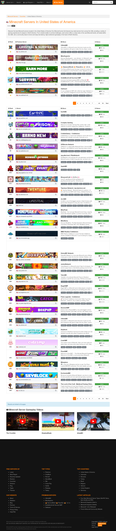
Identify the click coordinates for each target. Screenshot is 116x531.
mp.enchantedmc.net (24, 379)
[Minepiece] (36, 364)
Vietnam (83, 486)
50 (103, 103)
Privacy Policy (14, 509)
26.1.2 (102, 93)
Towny (47, 490)
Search (19, 2)
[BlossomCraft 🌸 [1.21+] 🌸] (36, 179)
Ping (11, 486)
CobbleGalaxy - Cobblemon (70, 133)
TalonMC (64, 275)
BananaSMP (65, 308)
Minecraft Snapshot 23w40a (89, 504)
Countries (22, 16)
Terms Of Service (15, 507)
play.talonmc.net (23, 281)
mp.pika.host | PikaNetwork (70, 155)
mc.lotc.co (21, 390)
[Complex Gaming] (36, 124)
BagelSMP (64, 286)
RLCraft (47, 477)
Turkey (83, 479)
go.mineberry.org (23, 227)
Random (12, 479)
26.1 (102, 345)
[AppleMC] (36, 168)
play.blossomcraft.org (24, 183)
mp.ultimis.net (22, 52)
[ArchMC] (36, 201)
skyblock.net (22, 336)
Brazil (82, 481)
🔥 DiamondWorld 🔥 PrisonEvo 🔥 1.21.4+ (75, 67)
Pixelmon (48, 472)
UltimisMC (64, 45)
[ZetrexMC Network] (36, 255)
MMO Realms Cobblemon (69, 232)
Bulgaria (83, 483)
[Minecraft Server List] (2, 2)
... (95, 103)
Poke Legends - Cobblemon (70, 297)
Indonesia (83, 474)
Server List (9, 2)
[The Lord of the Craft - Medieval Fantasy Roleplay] (36, 386)
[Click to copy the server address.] (56, 51)
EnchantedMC (66, 373)
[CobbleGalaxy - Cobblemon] (36, 135)
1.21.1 (102, 236)
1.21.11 (102, 72)
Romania (83, 477)
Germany (83, 490)
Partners (12, 505)
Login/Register (28, 2)
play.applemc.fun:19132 (25, 173)
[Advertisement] (58, 10)
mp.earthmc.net (23, 118)
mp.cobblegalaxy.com (24, 140)
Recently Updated (15, 477)
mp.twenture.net (23, 194)
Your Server (59, 2)
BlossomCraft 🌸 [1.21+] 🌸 (70, 177)
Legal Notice (95, 527)
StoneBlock (48, 479)
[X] (89, 2)
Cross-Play (48, 483)
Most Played (13, 474)
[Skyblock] (36, 331)
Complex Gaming (67, 123)
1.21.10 (102, 280)
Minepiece (64, 362)
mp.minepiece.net (23, 369)
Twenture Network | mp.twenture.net (73, 188)
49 (99, 103)
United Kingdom (85, 488)
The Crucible (10, 433)
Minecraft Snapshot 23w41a (89, 502)
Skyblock (64, 329)
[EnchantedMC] (36, 375)
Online (101, 45)
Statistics (12, 500)
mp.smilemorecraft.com (25, 84)
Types (11, 488)
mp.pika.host (22, 162)
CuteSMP (64, 340)
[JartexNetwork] (36, 266)
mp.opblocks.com (23, 151)
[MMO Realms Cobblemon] (36, 233)
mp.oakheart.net (23, 95)
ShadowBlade (46, 433)
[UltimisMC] (36, 47)
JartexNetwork (66, 264)
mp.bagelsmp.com (23, 292)
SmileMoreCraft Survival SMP (71, 78)
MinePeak (64, 210)
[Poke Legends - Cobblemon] (36, 298)
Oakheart (64, 89)
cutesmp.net (22, 347)
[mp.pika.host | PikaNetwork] (36, 157)
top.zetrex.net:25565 (24, 260)
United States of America (88, 472)
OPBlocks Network (67, 144)
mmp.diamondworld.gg (25, 73)
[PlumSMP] (36, 353)
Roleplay (47, 488)
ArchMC (63, 199)
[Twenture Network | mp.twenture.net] (36, 190)
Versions (12, 483)
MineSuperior (65, 56)
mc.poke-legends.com (24, 303)
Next (107, 103)
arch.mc (20, 205)
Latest (12, 472)
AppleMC (64, 166)
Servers (11, 26)
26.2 (102, 50)
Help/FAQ (40, 2)
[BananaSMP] (36, 309)
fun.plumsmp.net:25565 (25, 358)
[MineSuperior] (36, 58)
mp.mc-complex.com (24, 129)
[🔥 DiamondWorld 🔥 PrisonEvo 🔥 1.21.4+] (36, 69)
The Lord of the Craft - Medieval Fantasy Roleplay (78, 384)
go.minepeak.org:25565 (25, 216)
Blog (11, 503)
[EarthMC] (36, 113)
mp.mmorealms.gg (23, 238)
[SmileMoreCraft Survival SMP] (36, 80)
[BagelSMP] (36, 288)
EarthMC (64, 112)
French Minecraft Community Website (91, 509)
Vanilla (47, 486)
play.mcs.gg (21, 62)
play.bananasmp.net (24, 314)
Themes (12, 490)
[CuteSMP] (36, 342)
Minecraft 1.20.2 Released (88, 507)
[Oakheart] (36, 90)
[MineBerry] (36, 222)
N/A (102, 179)
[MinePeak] (36, 212)
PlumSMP (64, 351)
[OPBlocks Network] (36, 146)
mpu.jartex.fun (22, 270)
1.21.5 (102, 389)
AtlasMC (80, 433)
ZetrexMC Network (67, 253)
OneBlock (48, 474)
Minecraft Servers (13, 16)
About (48, 2)
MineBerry (64, 221)
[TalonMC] (36, 277)
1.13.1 (102, 378)
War (46, 481)
